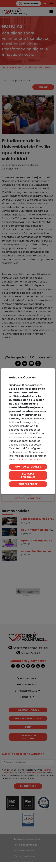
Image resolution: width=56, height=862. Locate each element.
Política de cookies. (30, 459)
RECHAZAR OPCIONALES (28, 475)
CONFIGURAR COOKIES (28, 466)
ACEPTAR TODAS (28, 484)
